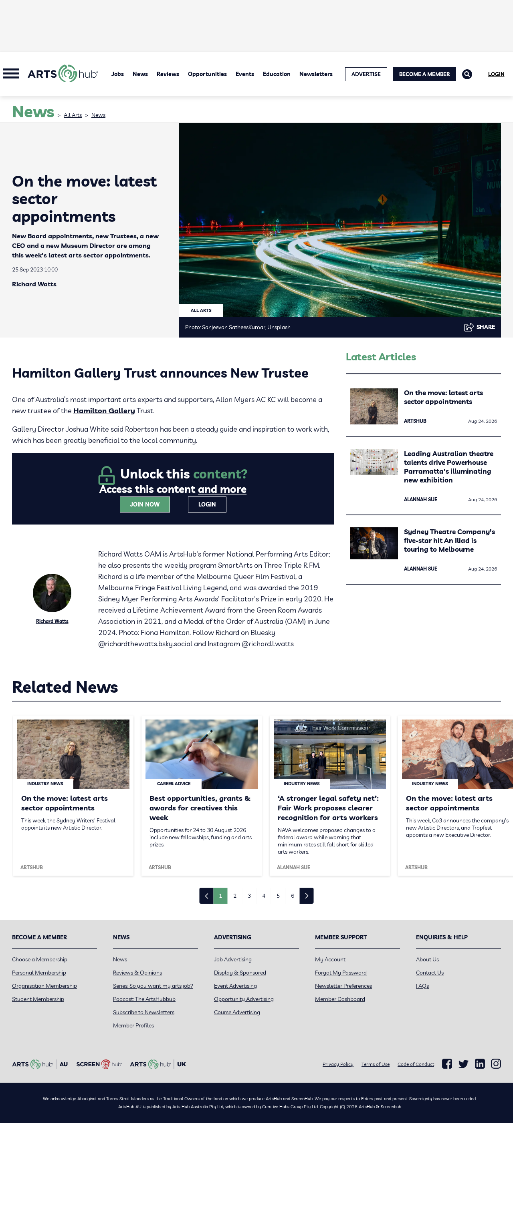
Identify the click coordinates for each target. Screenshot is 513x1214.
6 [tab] (292, 895)
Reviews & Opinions (137, 972)
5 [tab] (278, 895)
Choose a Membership (39, 959)
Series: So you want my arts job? (153, 985)
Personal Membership (39, 972)
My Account (330, 959)
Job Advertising (233, 959)
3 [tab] (249, 895)
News (140, 74)
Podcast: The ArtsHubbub (144, 999)
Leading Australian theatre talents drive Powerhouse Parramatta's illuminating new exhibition (448, 466)
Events (245, 74)
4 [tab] (263, 895)
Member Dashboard (340, 999)
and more (222, 489)
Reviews (168, 74)
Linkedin (480, 1064)
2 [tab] (234, 895)
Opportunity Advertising (244, 999)
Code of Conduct (416, 1064)
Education (277, 74)
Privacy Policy (338, 1064)
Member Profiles (133, 1025)
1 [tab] (220, 895)
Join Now (145, 504)
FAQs (422, 985)
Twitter (463, 1064)
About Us (427, 959)
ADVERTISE (366, 74)
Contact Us (430, 972)
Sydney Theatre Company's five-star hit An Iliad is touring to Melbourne (449, 540)
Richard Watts (34, 284)
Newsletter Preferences (343, 985)
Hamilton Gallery (104, 410)
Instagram (496, 1064)
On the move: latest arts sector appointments (443, 397)
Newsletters (316, 74)
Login (496, 74)
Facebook (447, 1064)
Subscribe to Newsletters (143, 1012)
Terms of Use (376, 1064)
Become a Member (424, 74)
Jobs (117, 74)
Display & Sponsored (240, 972)
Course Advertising (237, 1012)
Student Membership (38, 999)
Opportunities (207, 74)
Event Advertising (235, 985)
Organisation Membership (44, 985)
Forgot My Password (341, 972)
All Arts (73, 115)
